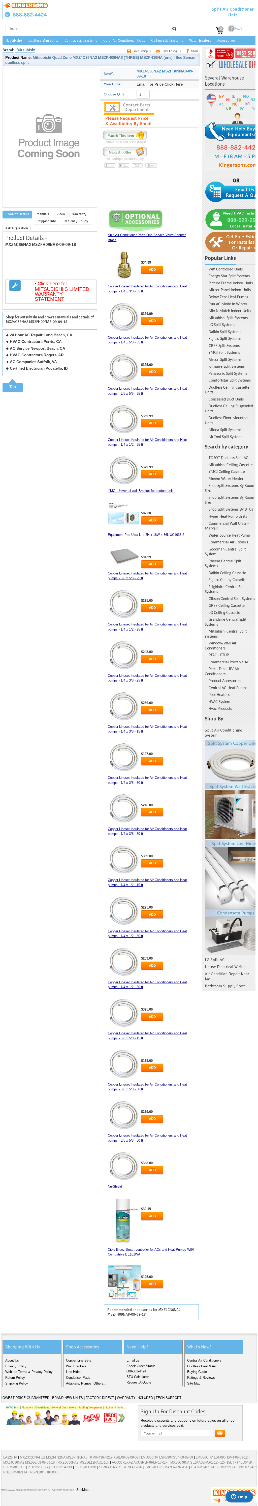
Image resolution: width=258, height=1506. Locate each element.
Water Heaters (200, 40)
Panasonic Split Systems (228, 374)
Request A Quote (138, 1382)
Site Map (193, 1383)
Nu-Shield (115, 1186)
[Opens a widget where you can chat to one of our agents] (239, 1497)
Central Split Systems (80, 40)
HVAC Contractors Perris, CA (36, 341)
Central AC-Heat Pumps (228, 688)
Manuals (43, 214)
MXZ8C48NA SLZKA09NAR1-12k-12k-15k (201, 1462)
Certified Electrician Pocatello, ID (39, 368)
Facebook (6, 1501)
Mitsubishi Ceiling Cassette (231, 465)
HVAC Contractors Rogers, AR (37, 355)
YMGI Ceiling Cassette (227, 472)
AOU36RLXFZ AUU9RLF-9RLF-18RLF (140, 1462)
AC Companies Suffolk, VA (33, 362)
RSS (38, 1501)
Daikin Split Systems (225, 332)
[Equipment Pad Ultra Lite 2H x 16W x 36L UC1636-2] (124, 555)
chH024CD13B (85, 1467)
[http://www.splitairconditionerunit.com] (230, 847)
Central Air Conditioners (204, 1360)
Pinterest (30, 1501)
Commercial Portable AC (229, 662)
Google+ (22, 1501)
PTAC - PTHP (219, 655)
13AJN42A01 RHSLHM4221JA (213, 1467)
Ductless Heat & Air (201, 1366)
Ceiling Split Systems (167, 40)
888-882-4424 (136, 1371)
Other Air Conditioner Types (124, 40)
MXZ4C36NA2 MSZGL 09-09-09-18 (29, 1462)
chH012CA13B (61, 1467)
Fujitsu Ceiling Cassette (227, 580)
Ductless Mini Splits (43, 40)
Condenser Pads (78, 1377)
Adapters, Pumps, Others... (86, 1383)
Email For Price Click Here (160, 84)
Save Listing (140, 51)
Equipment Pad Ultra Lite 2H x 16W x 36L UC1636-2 (146, 535)
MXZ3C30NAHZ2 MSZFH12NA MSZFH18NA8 (53, 1457)
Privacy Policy (15, 1366)
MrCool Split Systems (226, 437)
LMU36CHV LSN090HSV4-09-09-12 (222, 1457)
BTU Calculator (137, 1377)
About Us (12, 1360)
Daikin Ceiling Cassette (227, 573)
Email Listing (169, 51)
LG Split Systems (222, 325)
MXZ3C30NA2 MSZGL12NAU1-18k (83, 1462)
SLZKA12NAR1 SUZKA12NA (120, 1467)
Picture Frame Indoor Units (231, 283)
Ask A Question (16, 228)
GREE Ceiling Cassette (227, 606)
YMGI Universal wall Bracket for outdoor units (141, 491)
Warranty (79, 214)
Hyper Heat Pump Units (228, 517)
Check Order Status (140, 1366)
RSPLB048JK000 (43, 1472)
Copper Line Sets (78, 1360)
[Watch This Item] (125, 144)
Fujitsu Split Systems (225, 339)
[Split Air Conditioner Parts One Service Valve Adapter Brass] (124, 265)
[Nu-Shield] (124, 1221)
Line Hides (73, 1372)
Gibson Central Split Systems (232, 599)
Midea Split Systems (225, 430)
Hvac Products (220, 709)
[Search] (174, 28)
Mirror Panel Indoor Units (230, 290)
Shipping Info (46, 221)
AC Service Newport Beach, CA (37, 348)
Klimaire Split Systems (227, 367)
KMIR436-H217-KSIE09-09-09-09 (114, 1457)
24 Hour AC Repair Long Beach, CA (41, 335)
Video (60, 214)
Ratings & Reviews (201, 1377)
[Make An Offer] (124, 161)
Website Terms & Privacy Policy (29, 1372)
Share (195, 51)
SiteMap (82, 1490)
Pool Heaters (219, 695)
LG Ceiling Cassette (224, 613)
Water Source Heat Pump (229, 536)
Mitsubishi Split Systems (228, 318)
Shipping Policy (16, 1383)
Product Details (17, 214)
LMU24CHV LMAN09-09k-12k (166, 1467)
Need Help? (14, 40)
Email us (132, 1360)
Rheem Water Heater (226, 479)
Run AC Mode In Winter (228, 304)
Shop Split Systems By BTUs (231, 510)
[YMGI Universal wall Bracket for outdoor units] (124, 515)
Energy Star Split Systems (229, 276)
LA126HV (10, 1457)
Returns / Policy (75, 221)
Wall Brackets (76, 1366)
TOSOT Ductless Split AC (228, 458)
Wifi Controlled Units (226, 269)
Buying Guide (197, 1372)
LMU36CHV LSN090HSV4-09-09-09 (167, 1457)
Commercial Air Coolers (228, 542)
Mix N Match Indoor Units (230, 311)
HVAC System (219, 702)
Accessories (226, 40)
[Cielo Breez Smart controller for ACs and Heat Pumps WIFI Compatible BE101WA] (124, 1282)
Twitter (14, 1501)
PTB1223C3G (38, 1467)
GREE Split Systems (224, 346)
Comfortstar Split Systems (230, 381)
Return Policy (15, 1377)
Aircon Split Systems (225, 360)
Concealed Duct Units (226, 399)
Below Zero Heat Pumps (228, 297)
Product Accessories (225, 681)
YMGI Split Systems (224, 353)
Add (152, 269)
